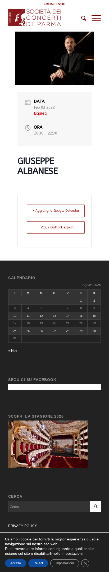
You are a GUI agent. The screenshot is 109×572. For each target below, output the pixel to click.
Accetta (15, 563)
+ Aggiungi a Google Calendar (56, 211)
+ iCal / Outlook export (56, 227)
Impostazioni (65, 563)
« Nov (12, 351)
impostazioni (72, 553)
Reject (38, 563)
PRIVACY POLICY (23, 526)
